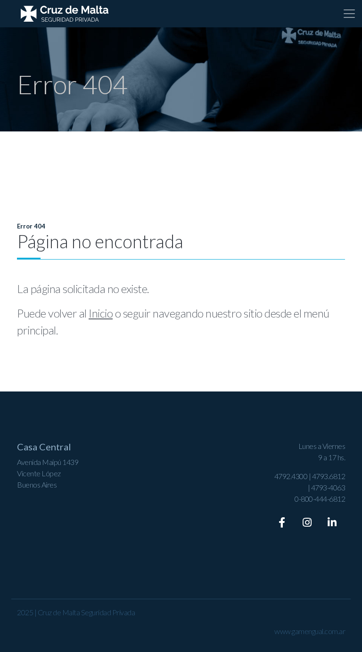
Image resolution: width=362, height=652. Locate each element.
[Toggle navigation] (349, 14)
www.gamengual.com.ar (309, 631)
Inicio (101, 313)
